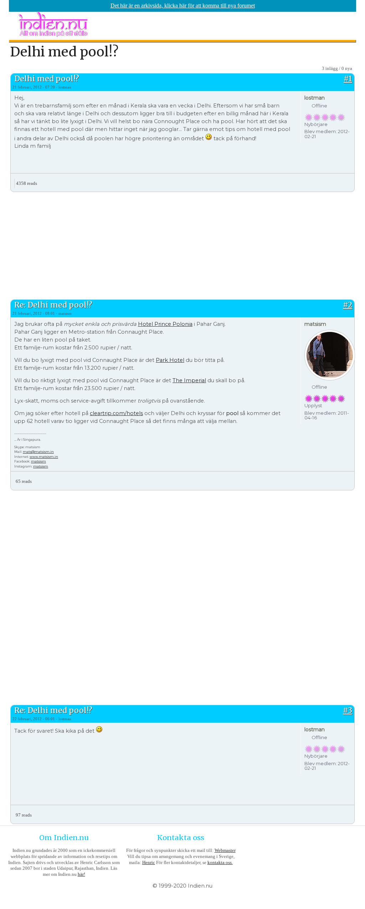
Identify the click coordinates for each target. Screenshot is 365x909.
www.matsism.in (44, 457)
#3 (347, 710)
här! (81, 874)
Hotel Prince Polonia (165, 324)
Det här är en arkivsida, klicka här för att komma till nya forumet (182, 5)
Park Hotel (170, 360)
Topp (349, 181)
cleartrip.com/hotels (116, 413)
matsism (38, 461)
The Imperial (189, 380)
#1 (348, 79)
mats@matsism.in (38, 452)
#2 (347, 305)
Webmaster (225, 850)
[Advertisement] (182, 245)
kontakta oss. (220, 862)
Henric (148, 862)
